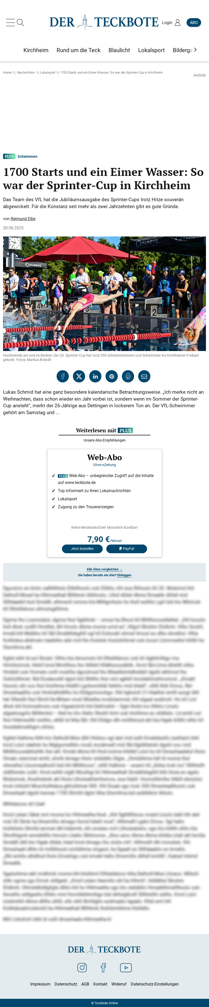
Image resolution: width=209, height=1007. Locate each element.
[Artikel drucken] (128, 376)
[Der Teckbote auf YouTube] (126, 967)
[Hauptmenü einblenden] (11, 22)
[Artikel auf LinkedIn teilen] (95, 376)
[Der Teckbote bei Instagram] (82, 967)
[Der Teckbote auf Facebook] (103, 967)
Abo (194, 22)
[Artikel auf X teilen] (79, 376)
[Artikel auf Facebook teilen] (63, 376)
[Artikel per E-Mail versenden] (144, 376)
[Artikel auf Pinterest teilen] (112, 376)
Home (7, 72)
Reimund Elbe (23, 218)
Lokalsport (47, 72)
